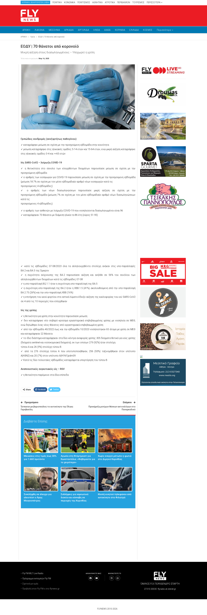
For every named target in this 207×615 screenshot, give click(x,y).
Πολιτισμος (83, 2)
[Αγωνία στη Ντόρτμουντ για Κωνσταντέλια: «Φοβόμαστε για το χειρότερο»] (78, 441)
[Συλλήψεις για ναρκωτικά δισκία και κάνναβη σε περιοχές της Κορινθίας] (78, 479)
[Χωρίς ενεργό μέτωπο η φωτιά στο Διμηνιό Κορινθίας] (115, 441)
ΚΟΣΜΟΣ (147, 30)
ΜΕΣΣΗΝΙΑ (54, 30)
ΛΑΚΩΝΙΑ (39, 30)
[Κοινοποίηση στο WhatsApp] (117, 578)
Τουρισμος (138, 2)
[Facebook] (90, 578)
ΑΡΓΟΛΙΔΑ (83, 30)
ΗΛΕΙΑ (96, 30)
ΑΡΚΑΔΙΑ (68, 30)
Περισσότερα (154, 2)
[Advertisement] (132, 15)
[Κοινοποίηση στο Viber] (111, 578)
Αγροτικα (110, 2)
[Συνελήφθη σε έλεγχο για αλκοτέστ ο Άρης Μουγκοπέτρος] (41, 479)
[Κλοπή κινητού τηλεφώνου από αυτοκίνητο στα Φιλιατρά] (115, 479)
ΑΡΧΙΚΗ (26, 30)
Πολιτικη (57, 2)
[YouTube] (96, 578)
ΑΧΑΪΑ (107, 30)
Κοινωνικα (69, 2)
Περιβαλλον (123, 2)
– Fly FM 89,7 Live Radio (32, 573)
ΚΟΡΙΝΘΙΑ (120, 30)
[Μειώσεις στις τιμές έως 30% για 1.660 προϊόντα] (41, 441)
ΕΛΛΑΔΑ (134, 30)
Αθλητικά (97, 2)
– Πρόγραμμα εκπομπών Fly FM (36, 578)
